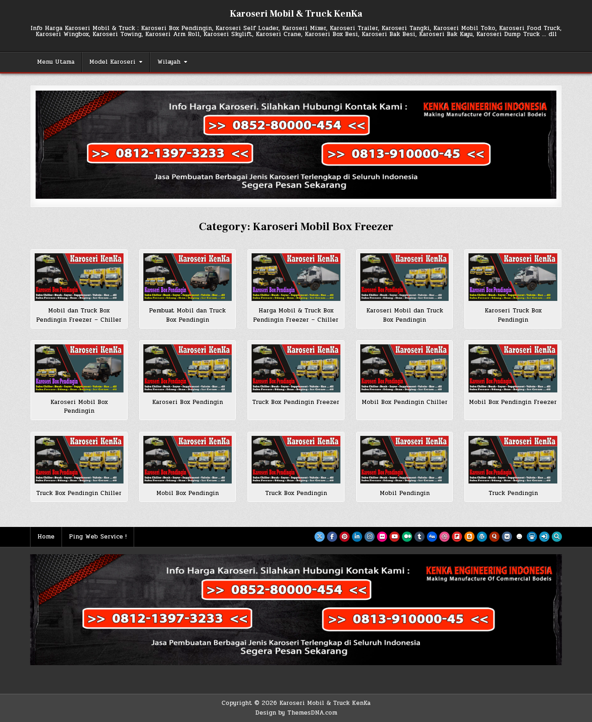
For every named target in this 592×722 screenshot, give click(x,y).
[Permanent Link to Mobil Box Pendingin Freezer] (513, 368)
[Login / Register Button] (544, 537)
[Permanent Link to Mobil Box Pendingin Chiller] (404, 368)
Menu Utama (55, 62)
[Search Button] (557, 537)
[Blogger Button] (469, 537)
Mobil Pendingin (405, 493)
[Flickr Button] (382, 537)
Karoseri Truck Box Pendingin (513, 315)
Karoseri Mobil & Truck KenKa (296, 14)
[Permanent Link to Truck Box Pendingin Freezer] (296, 368)
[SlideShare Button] (532, 537)
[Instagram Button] (369, 537)
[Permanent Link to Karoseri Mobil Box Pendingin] (79, 368)
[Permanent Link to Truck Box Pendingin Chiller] (79, 459)
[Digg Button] (432, 537)
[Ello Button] (519, 537)
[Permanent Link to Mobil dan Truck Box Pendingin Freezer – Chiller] (79, 277)
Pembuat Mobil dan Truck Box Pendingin (187, 315)
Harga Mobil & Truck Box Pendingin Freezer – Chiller (296, 315)
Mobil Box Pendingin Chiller (405, 402)
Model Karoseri (112, 62)
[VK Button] (507, 537)
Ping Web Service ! (98, 536)
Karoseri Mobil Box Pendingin (79, 407)
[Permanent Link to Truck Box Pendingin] (296, 459)
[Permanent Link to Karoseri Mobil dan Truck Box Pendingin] (404, 277)
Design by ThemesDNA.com (296, 712)
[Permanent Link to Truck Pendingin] (513, 459)
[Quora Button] (494, 537)
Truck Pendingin (513, 493)
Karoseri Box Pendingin (187, 402)
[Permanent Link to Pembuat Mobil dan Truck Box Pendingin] (187, 277)
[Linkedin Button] (357, 537)
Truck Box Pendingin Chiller (79, 493)
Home (46, 536)
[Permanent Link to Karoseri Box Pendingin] (187, 368)
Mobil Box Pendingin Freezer (513, 402)
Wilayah (168, 62)
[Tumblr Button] (419, 537)
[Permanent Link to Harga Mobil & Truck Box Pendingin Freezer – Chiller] (296, 277)
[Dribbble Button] (444, 537)
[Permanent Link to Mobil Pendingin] (404, 459)
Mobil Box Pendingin (187, 493)
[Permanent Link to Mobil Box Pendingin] (187, 459)
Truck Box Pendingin (296, 493)
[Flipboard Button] (457, 537)
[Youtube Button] (394, 537)
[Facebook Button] (332, 537)
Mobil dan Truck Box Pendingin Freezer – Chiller (79, 315)
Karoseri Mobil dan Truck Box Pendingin (404, 315)
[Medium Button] (407, 537)
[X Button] (319, 537)
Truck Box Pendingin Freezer (295, 402)
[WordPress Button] (482, 537)
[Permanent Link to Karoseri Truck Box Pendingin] (513, 277)
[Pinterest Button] (344, 537)
